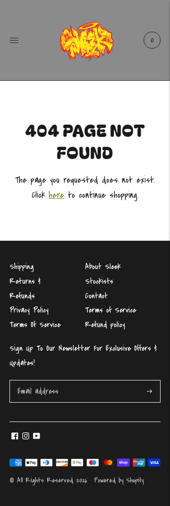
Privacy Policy (29, 310)
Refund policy (105, 324)
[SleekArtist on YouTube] (36, 437)
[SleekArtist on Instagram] (25, 437)
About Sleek (103, 266)
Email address (37, 381)
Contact (96, 296)
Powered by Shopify (119, 480)
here (56, 195)
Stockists (99, 281)
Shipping (21, 266)
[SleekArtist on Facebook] (14, 437)
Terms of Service (110, 310)
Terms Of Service (34, 324)
